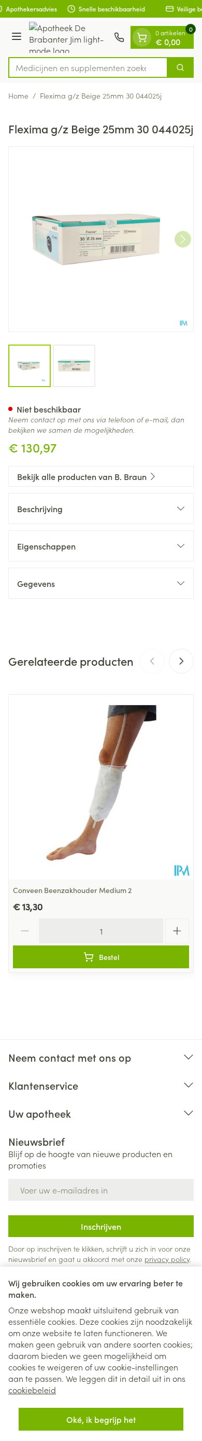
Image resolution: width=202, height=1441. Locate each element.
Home (18, 95)
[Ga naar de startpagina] (69, 37)
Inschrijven (101, 1226)
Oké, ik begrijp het (101, 1419)
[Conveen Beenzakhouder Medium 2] (101, 787)
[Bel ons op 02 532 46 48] (119, 37)
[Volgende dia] (181, 661)
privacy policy (167, 1259)
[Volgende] (183, 239)
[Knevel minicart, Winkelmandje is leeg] (142, 37)
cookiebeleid (32, 1389)
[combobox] (88, 67)
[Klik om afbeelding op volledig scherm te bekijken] (101, 239)
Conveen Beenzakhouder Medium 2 (72, 890)
